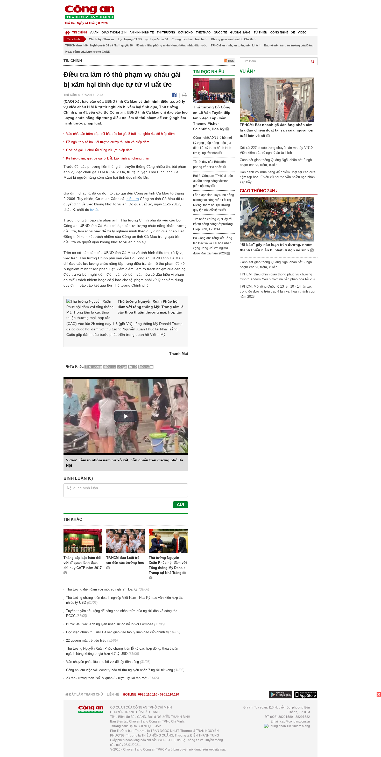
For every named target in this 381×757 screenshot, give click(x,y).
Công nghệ (279, 32)
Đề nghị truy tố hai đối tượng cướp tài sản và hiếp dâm (107, 142)
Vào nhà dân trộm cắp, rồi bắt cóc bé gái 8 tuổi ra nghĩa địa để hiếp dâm (120, 134)
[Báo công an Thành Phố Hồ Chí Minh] (89, 11)
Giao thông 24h (114, 32)
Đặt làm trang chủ (85, 694)
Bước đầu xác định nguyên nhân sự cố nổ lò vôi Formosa (109, 624)
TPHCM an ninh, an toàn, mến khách (235, 45)
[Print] (184, 95)
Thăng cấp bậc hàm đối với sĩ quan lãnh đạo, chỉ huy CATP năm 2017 (83, 563)
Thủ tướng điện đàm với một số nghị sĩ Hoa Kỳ (102, 589)
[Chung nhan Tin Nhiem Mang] (287, 726)
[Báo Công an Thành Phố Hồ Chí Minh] (67, 31)
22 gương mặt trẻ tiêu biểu (86, 640)
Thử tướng (93, 367)
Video (302, 32)
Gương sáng (240, 32)
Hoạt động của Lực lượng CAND (87, 51)
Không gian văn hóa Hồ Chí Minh (233, 39)
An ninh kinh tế (142, 32)
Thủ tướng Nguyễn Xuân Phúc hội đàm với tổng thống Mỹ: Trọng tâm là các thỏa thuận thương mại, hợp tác (151, 306)
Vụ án (94, 32)
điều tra (132, 199)
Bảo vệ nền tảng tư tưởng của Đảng (289, 45)
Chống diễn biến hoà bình (189, 39)
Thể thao (203, 32)
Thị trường (166, 32)
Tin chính (79, 32)
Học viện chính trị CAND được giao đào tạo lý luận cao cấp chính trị (117, 632)
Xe (293, 32)
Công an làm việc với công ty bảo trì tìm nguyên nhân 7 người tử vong (119, 670)
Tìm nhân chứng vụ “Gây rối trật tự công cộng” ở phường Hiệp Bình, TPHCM (213, 224)
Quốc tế (220, 32)
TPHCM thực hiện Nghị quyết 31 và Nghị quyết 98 (99, 45)
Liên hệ (113, 694)
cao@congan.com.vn (295, 721)
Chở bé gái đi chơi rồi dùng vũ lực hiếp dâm (99, 150)
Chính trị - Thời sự (101, 39)
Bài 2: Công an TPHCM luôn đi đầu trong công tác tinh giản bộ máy (213, 181)
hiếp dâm (146, 367)
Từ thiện (260, 32)
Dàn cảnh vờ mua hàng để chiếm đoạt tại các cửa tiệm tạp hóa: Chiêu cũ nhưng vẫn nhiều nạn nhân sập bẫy (277, 177)
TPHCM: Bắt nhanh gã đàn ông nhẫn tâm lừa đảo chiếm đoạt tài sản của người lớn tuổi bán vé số (276, 130)
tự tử (94, 209)
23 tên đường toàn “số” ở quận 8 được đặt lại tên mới (106, 678)
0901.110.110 (169, 694)
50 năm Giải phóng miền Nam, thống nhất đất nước (171, 45)
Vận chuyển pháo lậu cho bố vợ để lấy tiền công (102, 662)
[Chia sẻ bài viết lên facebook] (174, 95)
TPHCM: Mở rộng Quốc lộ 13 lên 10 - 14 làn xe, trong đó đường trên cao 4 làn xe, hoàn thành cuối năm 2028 (277, 291)
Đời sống (185, 32)
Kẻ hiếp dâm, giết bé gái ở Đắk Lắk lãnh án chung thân (107, 158)
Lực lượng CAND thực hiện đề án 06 (143, 39)
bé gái (122, 367)
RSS (230, 60)
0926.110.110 (147, 694)
